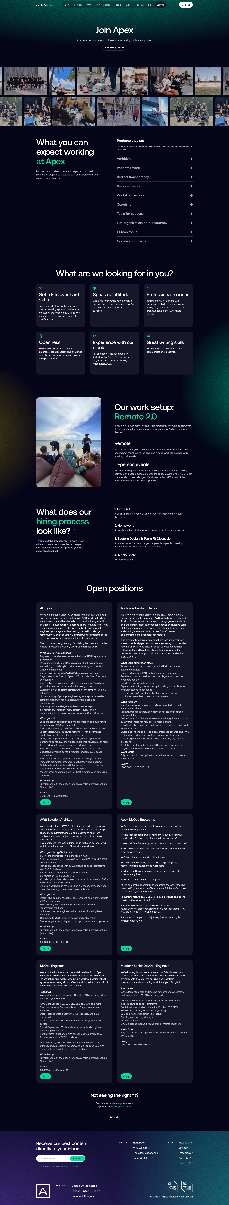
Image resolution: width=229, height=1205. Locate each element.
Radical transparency (133, 177)
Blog (150, 5)
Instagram (185, 1152)
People (118, 5)
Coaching (124, 204)
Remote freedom (130, 186)
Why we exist (141, 1147)
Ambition (124, 159)
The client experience (146, 1152)
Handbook (139, 1142)
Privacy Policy (65, 1166)
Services (78, 5)
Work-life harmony (131, 195)
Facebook (185, 1142)
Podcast (139, 5)
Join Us (160, 5)
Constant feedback (131, 241)
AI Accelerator (103, 5)
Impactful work (128, 168)
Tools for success (130, 214)
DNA (67, 5)
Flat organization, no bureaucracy (142, 223)
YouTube (184, 1157)
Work (128, 5)
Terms (73, 1166)
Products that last (130, 140)
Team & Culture (142, 1157)
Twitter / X (185, 1163)
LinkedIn (184, 1147)
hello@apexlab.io (122, 1106)
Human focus (127, 232)
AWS (89, 5)
